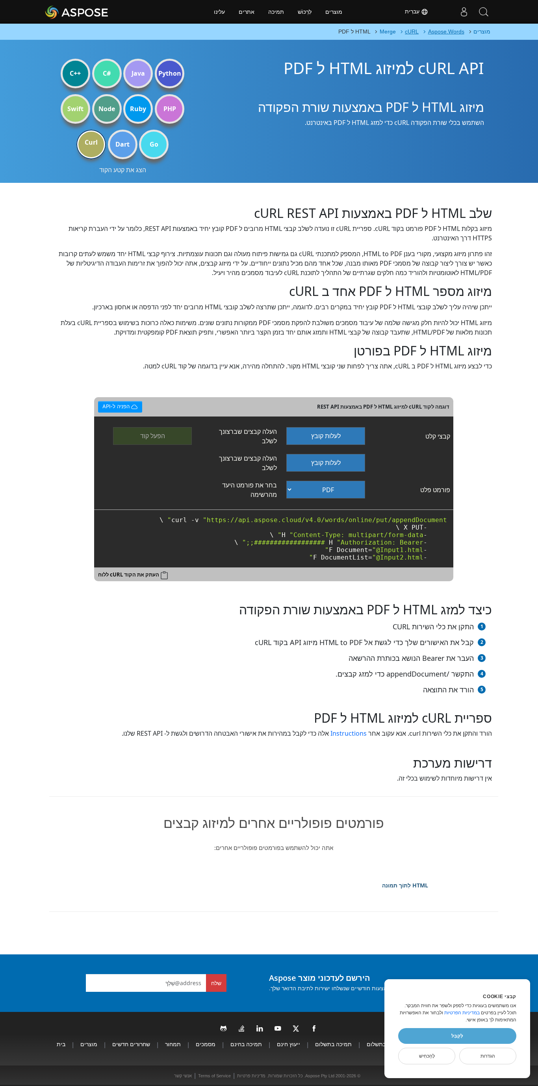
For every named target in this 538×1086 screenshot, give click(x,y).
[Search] (483, 12)
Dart (122, 144)
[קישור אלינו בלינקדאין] (260, 1029)
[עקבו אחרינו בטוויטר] (296, 1029)
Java (138, 73)
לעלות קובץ (326, 435)
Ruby (138, 108)
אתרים (246, 12)
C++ (75, 73)
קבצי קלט (437, 436)
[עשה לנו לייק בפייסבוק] (314, 1029)
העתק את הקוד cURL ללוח (128, 574)
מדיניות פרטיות (251, 1075)
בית (61, 1044)
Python (169, 73)
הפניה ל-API (116, 405)
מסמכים (205, 1044)
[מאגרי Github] (224, 1029)
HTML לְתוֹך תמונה (405, 885)
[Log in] (464, 12)
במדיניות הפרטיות (462, 1012)
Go (154, 144)
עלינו (219, 12)
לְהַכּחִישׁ (427, 1056)
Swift (75, 108)
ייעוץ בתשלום (382, 1044)
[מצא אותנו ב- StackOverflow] (242, 1029)
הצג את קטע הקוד (122, 170)
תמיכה (276, 12)
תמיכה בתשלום (333, 1044)
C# (107, 73)
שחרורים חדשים (131, 1044)
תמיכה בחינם (246, 1044)
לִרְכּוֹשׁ (305, 12)
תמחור (173, 1044)
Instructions (348, 733)
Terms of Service (214, 1075)
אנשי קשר (183, 1075)
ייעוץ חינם (288, 1044)
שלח (216, 983)
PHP (169, 108)
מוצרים (333, 12)
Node (106, 108)
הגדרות (487, 1056)
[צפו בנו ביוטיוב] (278, 1029)
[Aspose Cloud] (98, 12)
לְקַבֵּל (457, 1036)
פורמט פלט (435, 489)
